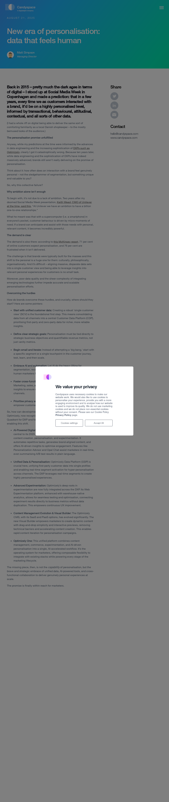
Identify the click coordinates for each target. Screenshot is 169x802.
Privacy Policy (63, 415)
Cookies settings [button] (69, 423)
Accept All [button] (99, 423)
